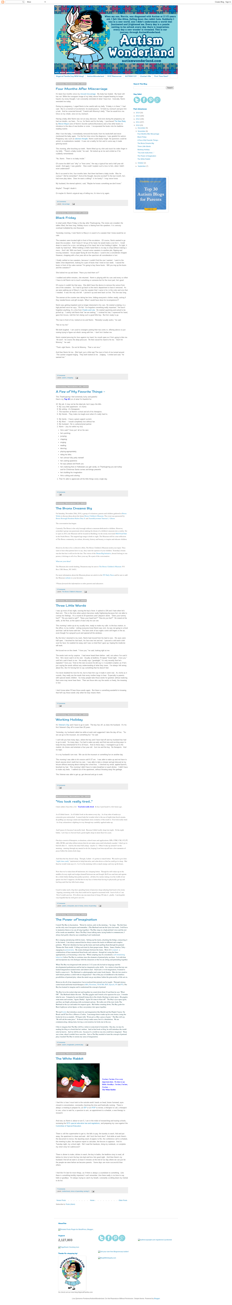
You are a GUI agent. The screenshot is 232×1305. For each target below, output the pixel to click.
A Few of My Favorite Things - (80, 391)
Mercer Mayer (63, 124)
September (142, 166)
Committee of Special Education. (68, 1126)
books (64, 1012)
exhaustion (70, 906)
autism (64, 378)
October (141, 163)
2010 (138, 125)
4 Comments (61, 492)
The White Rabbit (69, 1058)
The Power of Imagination (76, 919)
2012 (138, 119)
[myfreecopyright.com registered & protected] (155, 1240)
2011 (138, 122)
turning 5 (86, 1191)
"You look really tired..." (74, 801)
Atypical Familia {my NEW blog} (70, 76)
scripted (115, 950)
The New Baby (120, 121)
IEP (85, 1108)
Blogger (157, 1298)
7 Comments (61, 1189)
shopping (70, 378)
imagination (70, 1044)
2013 (138, 116)
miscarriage (66, 204)
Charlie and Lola (88, 310)
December (142, 128)
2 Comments (61, 589)
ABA (86, 984)
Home (92, 1200)
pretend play (69, 950)
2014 (138, 113)
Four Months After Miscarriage (81, 88)
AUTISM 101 (131, 76)
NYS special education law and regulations (83, 1123)
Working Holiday (69, 719)
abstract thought (81, 139)
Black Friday (66, 217)
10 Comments (61, 201)
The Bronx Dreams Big (74, 508)
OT (116, 984)
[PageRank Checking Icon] (68, 1247)
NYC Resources (115, 76)
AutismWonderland (95, 76)
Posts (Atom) (70, 1204)
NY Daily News (108, 575)
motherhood (66, 1191)
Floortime (92, 984)
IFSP (94, 1108)
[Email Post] (73, 204)
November (142, 131)
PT (122, 984)
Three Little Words (71, 605)
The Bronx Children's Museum (72, 591)
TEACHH (100, 984)
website (68, 578)
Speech (111, 984)
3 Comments (61, 375)
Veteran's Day (64, 725)
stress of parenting (90, 906)
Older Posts (123, 1200)
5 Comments (61, 703)
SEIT (106, 984)
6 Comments (61, 1042)
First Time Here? (161, 76)
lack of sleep (79, 906)
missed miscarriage (88, 94)
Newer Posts (61, 1200)
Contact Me (145, 76)
